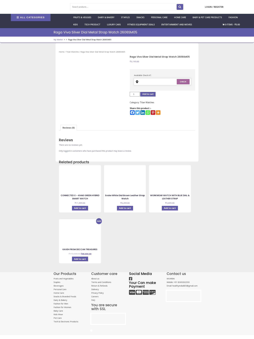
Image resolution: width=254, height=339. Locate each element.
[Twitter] (137, 112)
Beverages (59, 285)
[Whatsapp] (148, 112)
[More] (158, 112)
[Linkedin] (142, 112)
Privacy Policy (97, 293)
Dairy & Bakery (106, 17)
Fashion (233, 17)
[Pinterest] (153, 112)
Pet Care (58, 318)
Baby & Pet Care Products (207, 17)
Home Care (59, 293)
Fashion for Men (61, 303)
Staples (125, 17)
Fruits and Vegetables (64, 278)
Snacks (140, 17)
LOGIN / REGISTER (214, 6)
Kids (75, 24)
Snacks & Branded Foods (65, 296)
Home (61, 51)
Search (180, 7)
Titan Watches (72, 51)
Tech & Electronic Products (66, 321)
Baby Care (58, 310)
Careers (95, 296)
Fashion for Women (62, 307)
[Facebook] (132, 112)
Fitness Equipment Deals (141, 24)
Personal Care (159, 17)
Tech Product (92, 24)
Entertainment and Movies (176, 24)
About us (95, 278)
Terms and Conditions (101, 282)
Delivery (95, 289)
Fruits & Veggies (82, 17)
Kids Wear (58, 314)
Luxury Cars (114, 24)
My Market (58, 39)
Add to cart (147, 94)
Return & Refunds (99, 285)
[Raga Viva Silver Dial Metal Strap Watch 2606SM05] (91, 87)
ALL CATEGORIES (32, 17)
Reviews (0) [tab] (69, 127)
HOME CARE (180, 17)
